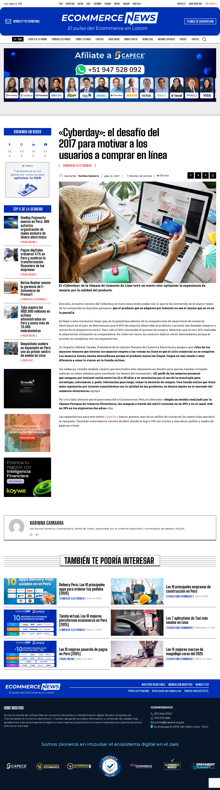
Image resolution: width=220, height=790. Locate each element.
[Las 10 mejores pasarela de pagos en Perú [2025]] (30, 654)
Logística (27, 360)
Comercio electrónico (34, 299)
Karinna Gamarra (88, 176)
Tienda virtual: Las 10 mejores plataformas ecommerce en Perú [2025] (83, 620)
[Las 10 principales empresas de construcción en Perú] (137, 591)
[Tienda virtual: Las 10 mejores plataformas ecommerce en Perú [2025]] (30, 623)
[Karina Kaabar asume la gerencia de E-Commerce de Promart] (11, 287)
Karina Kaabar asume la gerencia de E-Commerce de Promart (36, 288)
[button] (204, 39)
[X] (198, 175)
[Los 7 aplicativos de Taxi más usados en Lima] (137, 623)
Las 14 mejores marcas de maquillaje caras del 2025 (184, 651)
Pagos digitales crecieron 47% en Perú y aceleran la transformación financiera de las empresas (33, 260)
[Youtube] (45, 144)
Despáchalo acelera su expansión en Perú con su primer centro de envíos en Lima (36, 350)
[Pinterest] (205, 175)
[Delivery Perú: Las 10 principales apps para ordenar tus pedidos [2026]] (30, 591)
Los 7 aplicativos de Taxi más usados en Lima (187, 620)
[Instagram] (21, 144)
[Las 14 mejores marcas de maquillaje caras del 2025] (137, 654)
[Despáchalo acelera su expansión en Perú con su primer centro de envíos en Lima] (11, 348)
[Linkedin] (33, 144)
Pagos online (28, 242)
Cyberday (111, 416)
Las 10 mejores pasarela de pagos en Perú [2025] (83, 651)
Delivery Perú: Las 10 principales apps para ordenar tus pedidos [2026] (82, 589)
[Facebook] (9, 144)
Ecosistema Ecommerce (180, 596)
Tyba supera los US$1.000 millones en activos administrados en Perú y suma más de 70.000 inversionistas (35, 319)
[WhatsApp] (213, 175)
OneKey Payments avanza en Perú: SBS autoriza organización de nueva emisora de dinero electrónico (35, 227)
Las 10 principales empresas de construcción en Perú (188, 588)
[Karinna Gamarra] (62, 176)
